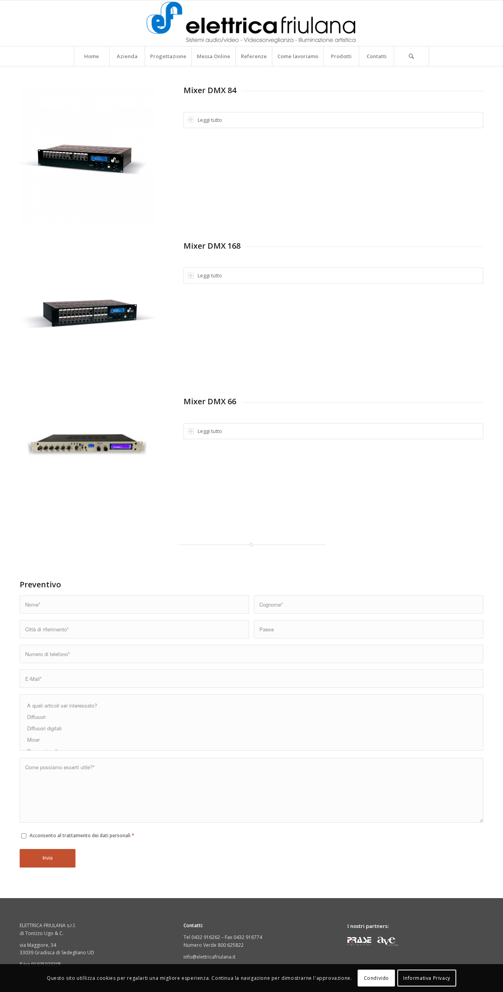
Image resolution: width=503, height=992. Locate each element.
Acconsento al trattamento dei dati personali (81, 835)
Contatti (377, 56)
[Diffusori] (251, 716)
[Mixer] (251, 739)
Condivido (376, 978)
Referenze (254, 56)
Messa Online (213, 56)
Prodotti (341, 56)
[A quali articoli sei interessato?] (251, 705)
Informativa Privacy (426, 978)
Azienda (127, 56)
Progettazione (168, 56)
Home (91, 56)
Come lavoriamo (297, 56)
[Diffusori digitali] (251, 728)
